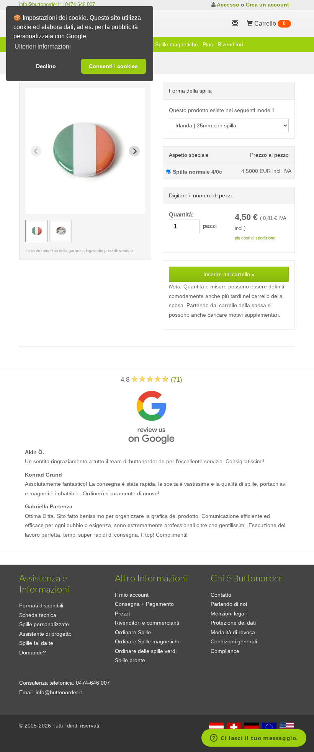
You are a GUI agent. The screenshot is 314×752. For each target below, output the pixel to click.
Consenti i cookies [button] (113, 66)
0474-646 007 (80, 4)
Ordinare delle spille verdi (146, 651)
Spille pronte (130, 660)
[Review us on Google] (151, 415)
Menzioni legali (229, 613)
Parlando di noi (229, 604)
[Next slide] (134, 151)
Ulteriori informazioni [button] (43, 46)
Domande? (32, 652)
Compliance (225, 651)
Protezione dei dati (233, 623)
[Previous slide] (36, 151)
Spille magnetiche (176, 44)
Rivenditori (230, 44)
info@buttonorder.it (40, 4)
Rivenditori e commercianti (147, 623)
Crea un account (267, 5)
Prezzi (122, 613)
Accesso (228, 5)
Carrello (269, 23)
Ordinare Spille (133, 632)
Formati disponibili (41, 605)
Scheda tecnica (37, 615)
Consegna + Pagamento (144, 604)
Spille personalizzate (44, 624)
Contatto (221, 595)
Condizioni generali (234, 641)
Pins (208, 44)
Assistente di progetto (45, 634)
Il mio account (132, 595)
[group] (36, 231)
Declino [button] (46, 66)
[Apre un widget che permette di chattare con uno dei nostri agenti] (253, 738)
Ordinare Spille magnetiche (148, 641)
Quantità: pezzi (193, 220)
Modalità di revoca (233, 632)
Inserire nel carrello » (229, 274)
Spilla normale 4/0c (196, 172)
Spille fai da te (36, 643)
